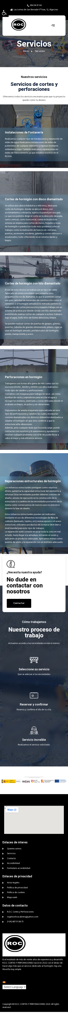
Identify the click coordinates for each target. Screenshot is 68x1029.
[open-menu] (52, 25)
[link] (4, 12)
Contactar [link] (19, 603)
